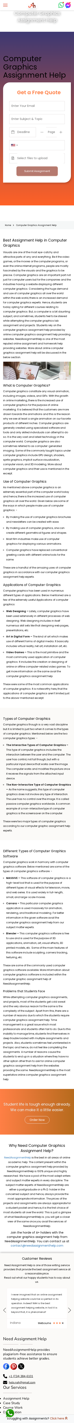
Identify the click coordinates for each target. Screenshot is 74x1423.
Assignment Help (16, 1393)
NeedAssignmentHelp (17, 1156)
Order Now (37, 1119)
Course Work (13, 1402)
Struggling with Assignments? (35, 1418)
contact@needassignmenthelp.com (37, 1245)
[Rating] (51, 1318)
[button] (4, 1310)
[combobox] (14, 145)
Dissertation (12, 1407)
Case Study (11, 1398)
